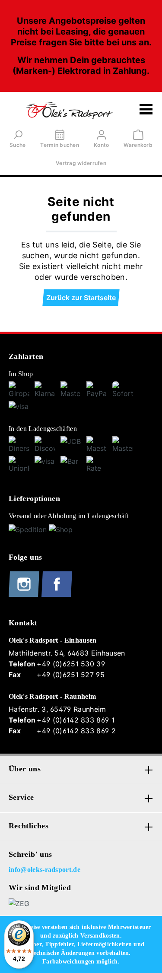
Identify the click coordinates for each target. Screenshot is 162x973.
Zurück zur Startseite (81, 297)
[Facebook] (56, 595)
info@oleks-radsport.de (44, 869)
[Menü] (146, 111)
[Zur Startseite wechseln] (69, 110)
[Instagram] (25, 595)
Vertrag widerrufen (81, 163)
